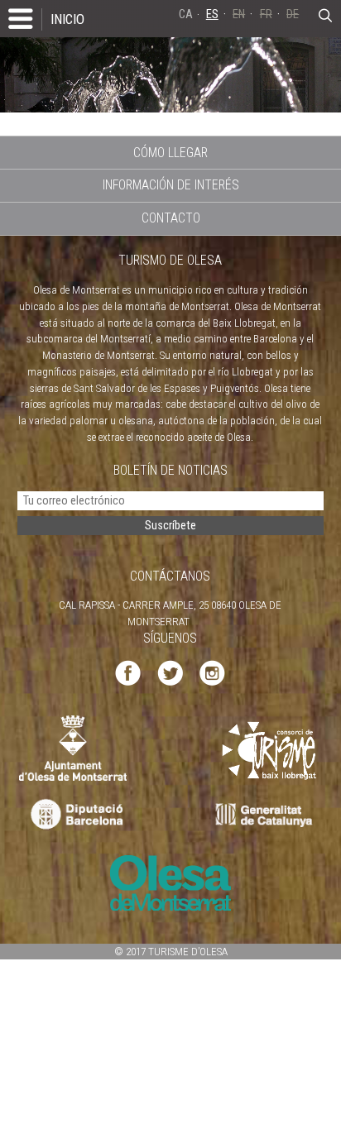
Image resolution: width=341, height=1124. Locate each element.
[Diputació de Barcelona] (75, 815)
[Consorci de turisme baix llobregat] (270, 750)
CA (186, 14)
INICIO (67, 19)
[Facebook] (128, 672)
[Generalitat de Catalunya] (268, 815)
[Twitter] (170, 672)
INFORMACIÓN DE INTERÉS (171, 185)
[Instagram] (212, 672)
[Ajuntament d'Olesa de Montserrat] (73, 747)
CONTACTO (171, 218)
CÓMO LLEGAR (170, 152)
